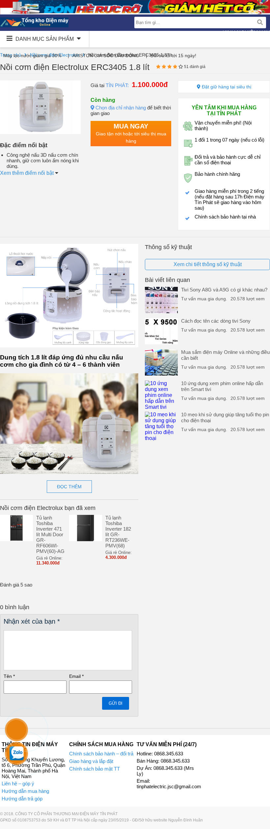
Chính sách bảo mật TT (94, 768)
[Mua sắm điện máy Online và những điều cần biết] (161, 374)
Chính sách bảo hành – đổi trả (101, 753)
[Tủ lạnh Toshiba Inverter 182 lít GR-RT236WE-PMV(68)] (85, 539)
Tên (9, 676)
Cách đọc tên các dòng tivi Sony (216, 321)
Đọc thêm (69, 486)
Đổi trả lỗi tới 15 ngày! (173, 55)
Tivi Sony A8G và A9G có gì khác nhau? (224, 289)
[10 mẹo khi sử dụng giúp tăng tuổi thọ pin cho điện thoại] (161, 438)
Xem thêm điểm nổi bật (27, 173)
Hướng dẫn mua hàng (25, 791)
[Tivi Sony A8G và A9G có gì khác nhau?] (161, 311)
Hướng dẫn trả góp (22, 798)
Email (76, 676)
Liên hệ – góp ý (18, 783)
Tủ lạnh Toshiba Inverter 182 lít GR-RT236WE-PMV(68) (118, 531)
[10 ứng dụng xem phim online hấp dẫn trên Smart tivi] (161, 407)
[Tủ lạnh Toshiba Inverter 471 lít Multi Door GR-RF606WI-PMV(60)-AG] (16, 539)
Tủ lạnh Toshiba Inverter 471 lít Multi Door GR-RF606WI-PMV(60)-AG (50, 534)
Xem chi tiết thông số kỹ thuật (208, 264)
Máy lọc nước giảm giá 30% (32, 55)
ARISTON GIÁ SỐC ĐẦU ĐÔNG (105, 55)
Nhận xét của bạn (32, 621)
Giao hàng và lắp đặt (91, 761)
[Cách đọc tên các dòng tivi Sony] (161, 342)
